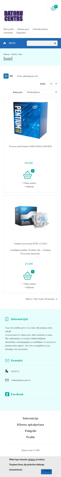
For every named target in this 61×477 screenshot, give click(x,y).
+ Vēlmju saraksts (29, 183)
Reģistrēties (21, 33)
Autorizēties (8, 33)
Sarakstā (6, 76)
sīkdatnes (31, 459)
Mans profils (8, 29)
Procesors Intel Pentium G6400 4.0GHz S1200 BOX (30, 146)
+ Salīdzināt (29, 186)
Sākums (6, 54)
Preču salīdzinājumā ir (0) (27, 76)
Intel (20, 54)
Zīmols (14, 54)
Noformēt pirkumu (40, 29)
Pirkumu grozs (23, 29)
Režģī (11, 76)
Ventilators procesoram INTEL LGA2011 (30, 243)
